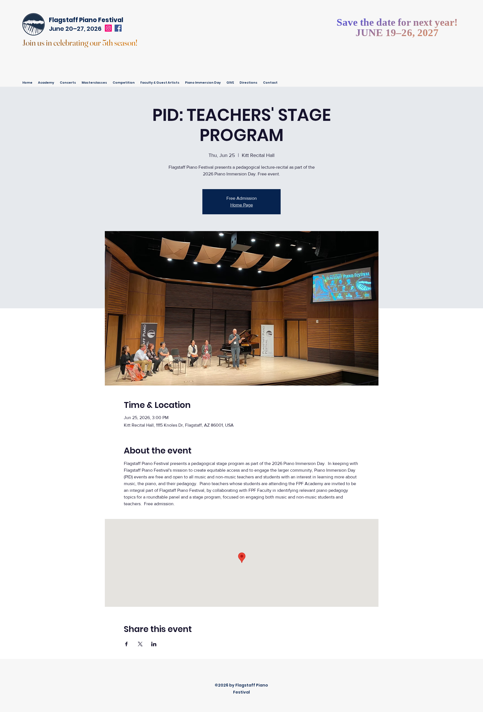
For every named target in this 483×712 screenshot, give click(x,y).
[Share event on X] (140, 644)
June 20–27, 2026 (75, 28)
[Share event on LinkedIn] (154, 644)
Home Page (241, 205)
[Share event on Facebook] (126, 644)
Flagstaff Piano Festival (86, 20)
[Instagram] (108, 28)
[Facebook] (118, 28)
